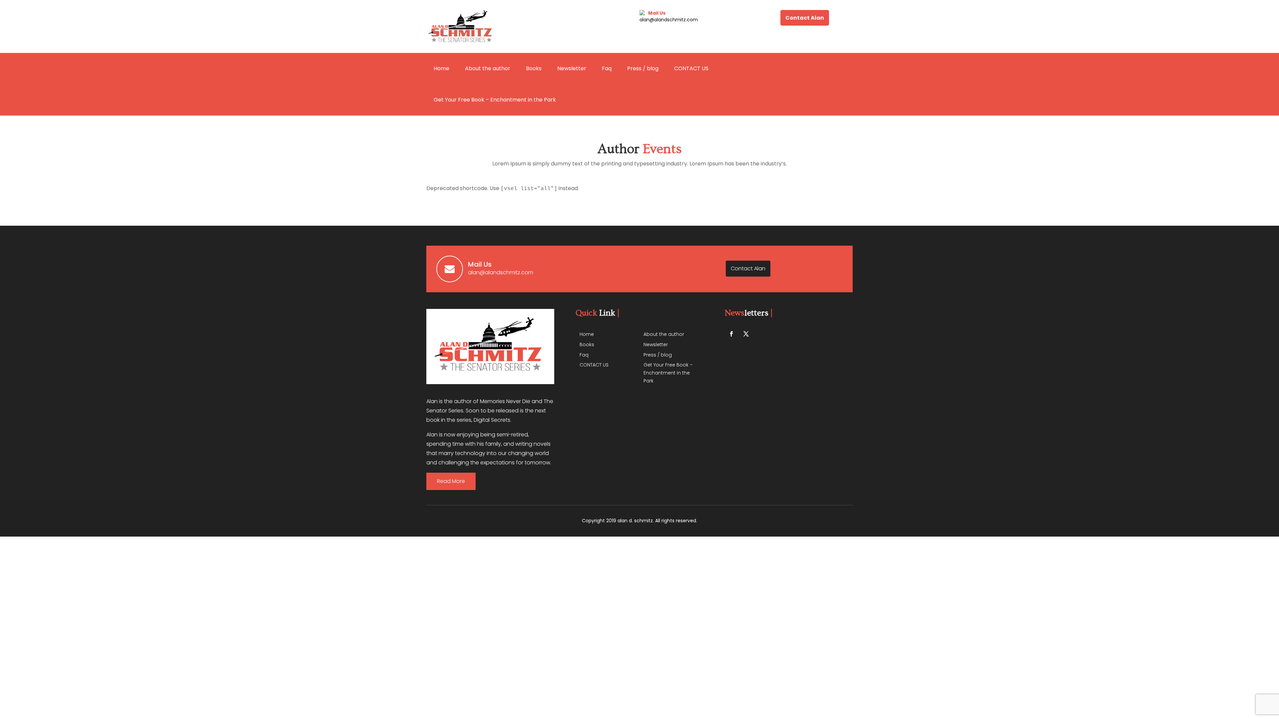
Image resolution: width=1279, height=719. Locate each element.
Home (441, 68)
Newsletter (571, 68)
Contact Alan (804, 18)
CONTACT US (691, 68)
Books (534, 68)
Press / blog (642, 68)
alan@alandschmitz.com (669, 19)
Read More (451, 481)
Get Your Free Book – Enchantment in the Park (495, 100)
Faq (607, 68)
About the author (487, 68)
